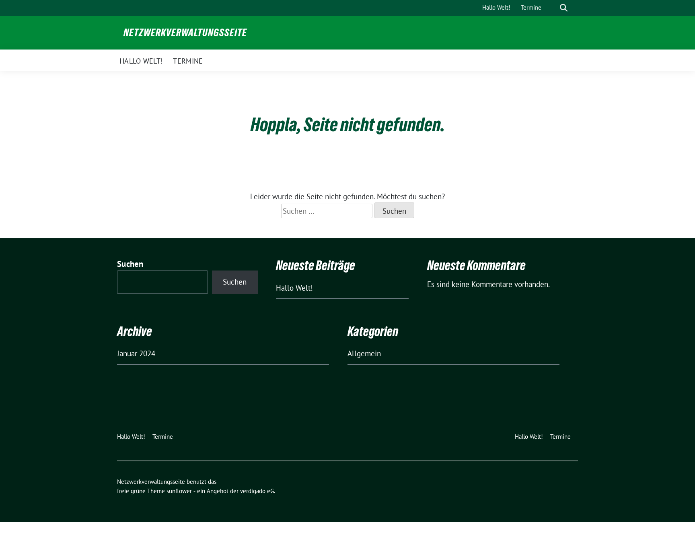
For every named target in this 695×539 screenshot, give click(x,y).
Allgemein (364, 353)
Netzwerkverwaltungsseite (185, 33)
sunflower (179, 491)
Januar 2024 (136, 353)
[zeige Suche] (564, 8)
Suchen (130, 263)
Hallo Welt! (294, 288)
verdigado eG (257, 491)
